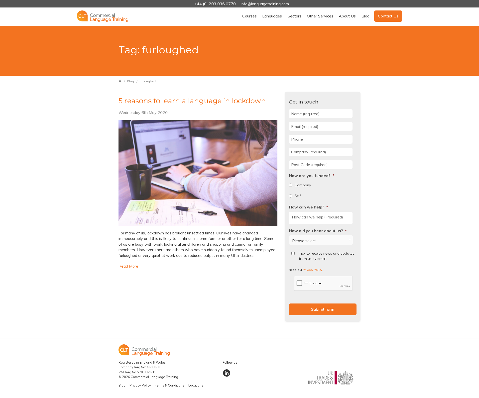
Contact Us (388, 15)
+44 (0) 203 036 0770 (215, 3)
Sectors (294, 15)
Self (298, 196)
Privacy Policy (312, 270)
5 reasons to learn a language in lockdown (192, 101)
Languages (272, 15)
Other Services (320, 15)
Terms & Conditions (169, 385)
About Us (347, 15)
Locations (195, 385)
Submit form (322, 309)
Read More (128, 266)
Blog (365, 15)
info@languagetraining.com (265, 3)
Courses (249, 15)
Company (303, 185)
